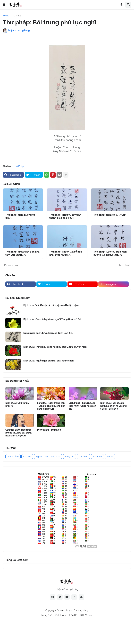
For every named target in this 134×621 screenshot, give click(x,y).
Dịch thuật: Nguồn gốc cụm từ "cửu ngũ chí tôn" (49, 360)
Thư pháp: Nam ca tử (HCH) (109, 214)
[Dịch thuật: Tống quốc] (51, 420)
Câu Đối (27, 456)
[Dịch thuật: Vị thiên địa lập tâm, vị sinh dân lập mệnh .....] (13, 309)
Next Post (124, 265)
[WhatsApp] (46, 175)
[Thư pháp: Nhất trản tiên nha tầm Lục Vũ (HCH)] (23, 236)
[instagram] (74, 597)
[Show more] (65, 175)
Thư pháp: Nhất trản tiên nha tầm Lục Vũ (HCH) (22, 253)
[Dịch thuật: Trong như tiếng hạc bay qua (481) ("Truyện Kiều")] (13, 350)
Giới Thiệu (60, 615)
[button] (4, 4)
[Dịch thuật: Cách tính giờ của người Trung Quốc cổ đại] (13, 323)
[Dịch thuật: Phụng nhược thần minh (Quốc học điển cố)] (83, 393)
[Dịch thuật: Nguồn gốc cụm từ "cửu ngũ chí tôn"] (13, 364)
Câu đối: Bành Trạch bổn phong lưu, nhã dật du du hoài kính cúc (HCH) (18, 432)
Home (6, 15)
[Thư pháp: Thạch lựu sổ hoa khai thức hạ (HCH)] (67, 236)
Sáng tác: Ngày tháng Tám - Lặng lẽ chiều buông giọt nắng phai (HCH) (51, 406)
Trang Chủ (46, 615)
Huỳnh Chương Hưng (77, 610)
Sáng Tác (69, 456)
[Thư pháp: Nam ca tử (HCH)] (111, 199)
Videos (110, 456)
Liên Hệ (73, 615)
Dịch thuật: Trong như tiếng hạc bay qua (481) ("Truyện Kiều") (55, 347)
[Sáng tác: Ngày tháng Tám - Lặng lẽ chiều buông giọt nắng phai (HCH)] (51, 393)
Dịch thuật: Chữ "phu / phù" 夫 (17, 404)
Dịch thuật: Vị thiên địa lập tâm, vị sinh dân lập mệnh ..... (52, 305)
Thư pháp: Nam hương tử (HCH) (20, 216)
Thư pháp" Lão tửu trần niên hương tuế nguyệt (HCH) (110, 253)
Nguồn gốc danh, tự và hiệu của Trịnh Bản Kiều (48, 333)
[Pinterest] (53, 175)
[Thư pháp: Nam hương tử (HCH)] (23, 199)
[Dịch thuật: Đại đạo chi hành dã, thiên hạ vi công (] (114, 393)
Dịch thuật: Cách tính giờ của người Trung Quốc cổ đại (52, 319)
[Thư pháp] (111, 236)
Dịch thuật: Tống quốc (49, 429)
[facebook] (52, 597)
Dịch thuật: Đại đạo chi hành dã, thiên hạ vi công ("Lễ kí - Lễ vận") (113, 406)
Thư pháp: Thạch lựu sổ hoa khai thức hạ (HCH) (65, 253)
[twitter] (60, 597)
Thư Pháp (16, 15)
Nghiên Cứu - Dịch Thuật (48, 456)
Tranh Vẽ (97, 456)
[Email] (59, 175)
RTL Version (86, 615)
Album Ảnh (13, 456)
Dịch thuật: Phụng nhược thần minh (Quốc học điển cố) (82, 406)
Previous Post (11, 265)
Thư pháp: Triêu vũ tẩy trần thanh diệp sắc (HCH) (65, 216)
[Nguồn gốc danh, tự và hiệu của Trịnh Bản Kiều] (13, 337)
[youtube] (67, 597)
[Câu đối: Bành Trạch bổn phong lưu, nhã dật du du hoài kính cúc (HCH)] (19, 420)
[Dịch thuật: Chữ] (19, 393)
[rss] (81, 597)
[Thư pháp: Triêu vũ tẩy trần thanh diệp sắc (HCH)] (67, 199)
